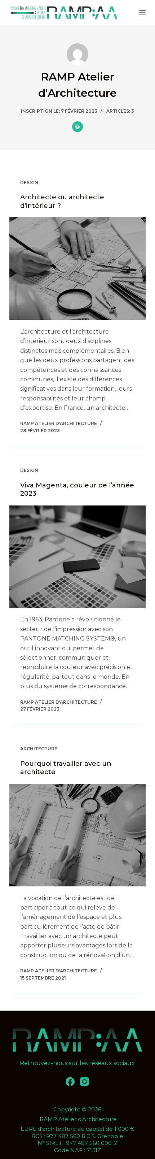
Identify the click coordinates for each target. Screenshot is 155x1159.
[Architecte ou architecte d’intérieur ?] (77, 268)
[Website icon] (77, 126)
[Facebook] (70, 1081)
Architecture (38, 748)
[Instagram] (84, 1081)
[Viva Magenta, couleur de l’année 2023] (77, 556)
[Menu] (142, 12)
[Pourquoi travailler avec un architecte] (77, 835)
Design (29, 182)
